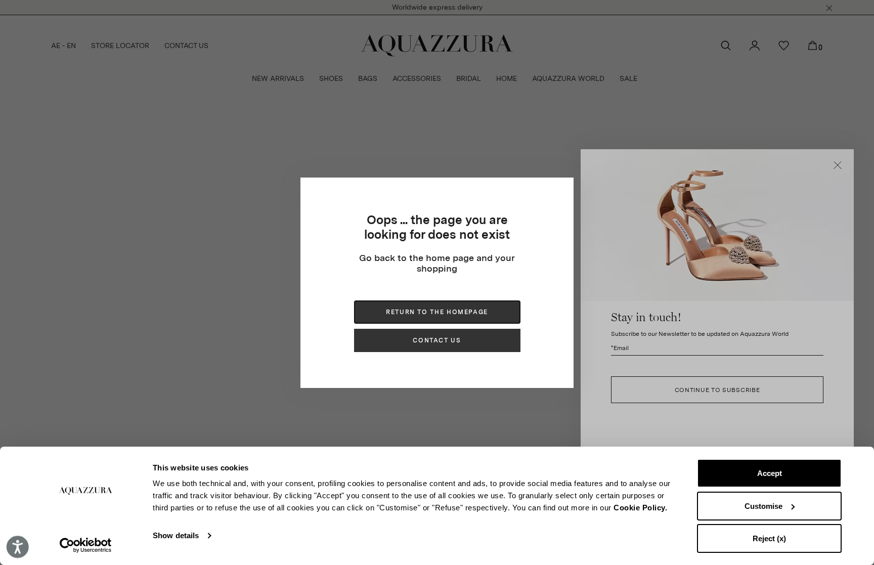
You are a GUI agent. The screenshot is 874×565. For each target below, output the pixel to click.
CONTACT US (437, 340)
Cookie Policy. (640, 507)
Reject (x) (769, 538)
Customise (763, 506)
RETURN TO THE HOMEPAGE (437, 312)
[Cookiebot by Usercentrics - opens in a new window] (85, 545)
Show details (176, 535)
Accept (769, 473)
